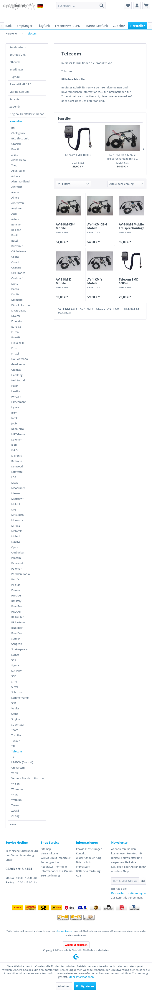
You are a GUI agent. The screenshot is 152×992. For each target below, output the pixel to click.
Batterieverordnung (88, 871)
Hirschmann (19, 402)
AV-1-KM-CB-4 (131, 309)
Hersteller (15, 121)
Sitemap (46, 849)
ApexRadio (18, 170)
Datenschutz (84, 862)
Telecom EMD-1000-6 (78, 155)
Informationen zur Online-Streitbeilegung (57, 873)
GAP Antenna (19, 359)
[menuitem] (81, 5)
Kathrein (16, 461)
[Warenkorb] (146, 5)
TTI (13, 746)
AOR (14, 213)
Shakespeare (19, 649)
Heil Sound (18, 380)
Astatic (15, 219)
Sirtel (14, 687)
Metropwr (17, 498)
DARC (14, 283)
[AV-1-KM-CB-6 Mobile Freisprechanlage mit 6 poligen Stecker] (122, 138)
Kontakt (81, 853)
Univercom (18, 767)
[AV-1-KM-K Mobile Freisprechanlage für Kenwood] (68, 261)
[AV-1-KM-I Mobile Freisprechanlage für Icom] (131, 206)
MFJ (13, 509)
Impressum (83, 866)
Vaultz (15, 708)
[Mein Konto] (137, 5)
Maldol (15, 504)
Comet (15, 262)
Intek (14, 418)
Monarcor (17, 520)
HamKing (17, 375)
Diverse (16, 316)
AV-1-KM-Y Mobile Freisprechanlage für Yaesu (100, 281)
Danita (15, 294)
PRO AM (16, 611)
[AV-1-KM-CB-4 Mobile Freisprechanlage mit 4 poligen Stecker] (68, 206)
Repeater (15, 99)
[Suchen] (101, 5)
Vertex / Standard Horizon (27, 778)
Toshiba (16, 735)
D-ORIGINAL (18, 310)
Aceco (15, 192)
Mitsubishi (17, 515)
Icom (14, 412)
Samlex (15, 638)
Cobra (15, 256)
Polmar (15, 590)
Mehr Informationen (81, 977)
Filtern (65, 183)
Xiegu (14, 154)
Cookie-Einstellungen (89, 849)
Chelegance (18, 133)
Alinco (15, 197)
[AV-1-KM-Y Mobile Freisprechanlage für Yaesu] (100, 261)
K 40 (14, 445)
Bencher (16, 224)
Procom (16, 558)
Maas (14, 482)
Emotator (17, 321)
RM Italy (16, 601)
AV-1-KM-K (64, 313)
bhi (13, 127)
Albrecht (16, 187)
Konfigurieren (85, 986)
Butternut (17, 246)
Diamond (17, 299)
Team (14, 730)
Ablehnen (64, 986)
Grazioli (16, 144)
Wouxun (16, 800)
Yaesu (15, 805)
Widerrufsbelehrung (88, 858)
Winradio (17, 789)
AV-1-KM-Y (87, 309)
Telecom (16, 751)
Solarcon (16, 692)
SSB (13, 703)
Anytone (16, 208)
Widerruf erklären (76, 945)
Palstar (15, 584)
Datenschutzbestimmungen (128, 893)
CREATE (16, 267)
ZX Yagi (15, 816)
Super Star (17, 724)
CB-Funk (14, 62)
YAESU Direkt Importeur (55, 858)
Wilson (15, 783)
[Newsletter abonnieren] (142, 881)
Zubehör (14, 106)
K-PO (14, 450)
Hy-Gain (16, 396)
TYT (13, 757)
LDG (13, 477)
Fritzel (15, 353)
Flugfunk (14, 77)
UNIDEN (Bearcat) (22, 762)
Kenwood (17, 466)
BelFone (16, 230)
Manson (16, 493)
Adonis (15, 176)
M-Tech (16, 536)
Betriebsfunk (17, 54)
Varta (14, 773)
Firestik (15, 337)
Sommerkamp (20, 697)
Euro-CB (16, 326)
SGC (13, 676)
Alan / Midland (20, 181)
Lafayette (17, 472)
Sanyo (15, 654)
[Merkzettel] (128, 5)
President (17, 595)
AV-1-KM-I (114, 309)
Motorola (16, 531)
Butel (14, 240)
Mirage (15, 525)
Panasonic (17, 563)
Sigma (15, 665)
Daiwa (15, 289)
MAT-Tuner (18, 434)
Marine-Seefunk (19, 91)
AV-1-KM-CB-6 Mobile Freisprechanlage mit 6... (122, 156)
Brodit (15, 149)
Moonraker (18, 488)
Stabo (14, 714)
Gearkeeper (18, 364)
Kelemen (16, 439)
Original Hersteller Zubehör (26, 114)
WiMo (14, 794)
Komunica (17, 429)
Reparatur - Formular (54, 866)
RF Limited (17, 617)
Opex (14, 547)
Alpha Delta (18, 160)
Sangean (16, 644)
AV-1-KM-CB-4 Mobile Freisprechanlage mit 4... (68, 226)
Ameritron (17, 203)
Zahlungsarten (50, 862)
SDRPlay (16, 671)
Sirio (14, 681)
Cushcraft (17, 278)
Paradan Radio (20, 574)
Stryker (15, 719)
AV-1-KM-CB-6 (68, 309)
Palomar (16, 568)
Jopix (14, 423)
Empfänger (16, 69)
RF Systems (18, 622)
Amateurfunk (17, 47)
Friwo (14, 348)
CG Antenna (18, 251)
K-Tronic (16, 455)
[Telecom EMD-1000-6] (78, 138)
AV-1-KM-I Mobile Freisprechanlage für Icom (131, 226)
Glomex (16, 369)
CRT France (18, 273)
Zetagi (15, 810)
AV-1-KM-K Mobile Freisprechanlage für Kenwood (68, 281)
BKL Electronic (20, 138)
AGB (78, 875)
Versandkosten (50, 853)
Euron (15, 332)
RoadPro (16, 606)
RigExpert (17, 628)
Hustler (15, 391)
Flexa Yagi (17, 343)
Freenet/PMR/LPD (20, 84)
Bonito (15, 235)
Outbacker (17, 552)
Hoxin (15, 386)
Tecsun (15, 740)
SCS (13, 660)
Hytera (15, 407)
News (12, 824)
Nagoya (16, 541)
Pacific (15, 579)
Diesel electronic (21, 305)
